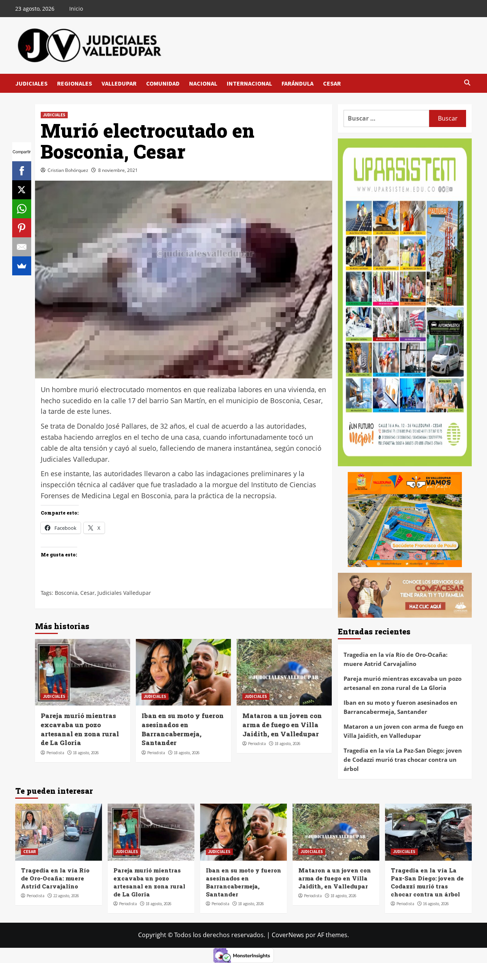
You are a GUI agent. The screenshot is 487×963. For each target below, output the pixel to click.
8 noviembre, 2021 (118, 170)
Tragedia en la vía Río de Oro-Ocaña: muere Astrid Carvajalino (395, 659)
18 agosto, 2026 (86, 752)
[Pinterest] (21, 227)
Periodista (55, 752)
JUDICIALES (31, 83)
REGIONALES (74, 83)
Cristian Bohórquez (68, 170)
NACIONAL (203, 83)
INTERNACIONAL (249, 83)
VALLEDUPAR (119, 83)
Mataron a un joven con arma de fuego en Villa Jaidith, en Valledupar (282, 724)
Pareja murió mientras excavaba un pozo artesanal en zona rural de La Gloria (80, 729)
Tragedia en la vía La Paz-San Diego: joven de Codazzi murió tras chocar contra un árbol (403, 759)
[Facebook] (21, 170)
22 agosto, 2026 (66, 895)
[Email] (21, 246)
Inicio (76, 8)
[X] (21, 189)
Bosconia (66, 592)
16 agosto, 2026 (436, 903)
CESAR (332, 83)
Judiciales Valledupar (124, 592)
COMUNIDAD (163, 83)
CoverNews (288, 935)
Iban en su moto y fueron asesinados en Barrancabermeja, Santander (183, 729)
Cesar (87, 592)
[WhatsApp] (21, 208)
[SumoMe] (21, 265)
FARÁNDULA (298, 83)
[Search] (467, 83)
